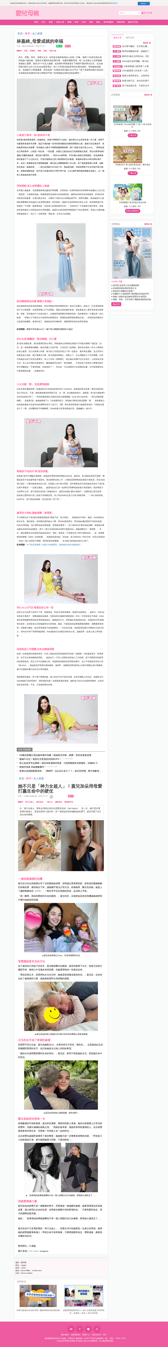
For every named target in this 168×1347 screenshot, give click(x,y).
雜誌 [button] (98, 22)
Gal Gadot (33, 1251)
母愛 (39, 51)
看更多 (146, 43)
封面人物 (60, 22)
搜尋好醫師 (108, 22)
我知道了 (144, 3)
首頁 (20, 33)
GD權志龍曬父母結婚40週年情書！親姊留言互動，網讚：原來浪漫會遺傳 (55, 755)
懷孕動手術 (68, 802)
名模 (25, 51)
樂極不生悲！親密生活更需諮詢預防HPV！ (40, 759)
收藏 (68, 46)
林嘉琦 (32, 51)
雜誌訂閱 (116, 304)
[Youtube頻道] (71, 1329)
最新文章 (117, 37)
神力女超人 (29, 802)
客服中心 (85, 1335)
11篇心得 (132, 173)
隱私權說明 (113, 3)
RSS (104, 1335)
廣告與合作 (96, 1335)
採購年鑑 (121, 22)
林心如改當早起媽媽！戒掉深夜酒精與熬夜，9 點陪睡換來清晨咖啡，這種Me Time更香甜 (60, 763)
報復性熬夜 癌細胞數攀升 (31, 767)
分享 (51, 796)
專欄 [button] (69, 22)
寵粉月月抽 (133, 22)
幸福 (45, 51)
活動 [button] (91, 22)
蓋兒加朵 (39, 802)
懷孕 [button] (36, 22)
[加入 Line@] (88, 1329)
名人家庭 (37, 33)
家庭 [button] (51, 22)
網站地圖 (64, 1335)
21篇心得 (132, 135)
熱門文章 (130, 37)
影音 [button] (76, 22)
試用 (84, 22)
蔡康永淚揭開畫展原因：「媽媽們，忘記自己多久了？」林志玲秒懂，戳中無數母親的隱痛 (59, 771)
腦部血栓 (58, 802)
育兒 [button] (44, 22)
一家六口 (49, 802)
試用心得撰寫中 (132, 211)
